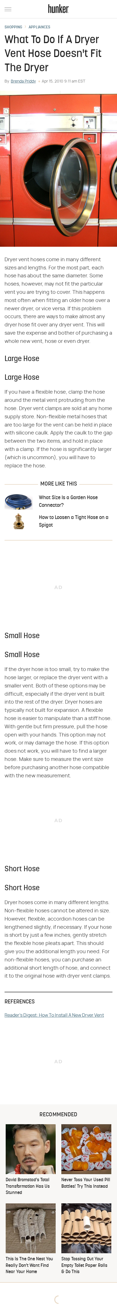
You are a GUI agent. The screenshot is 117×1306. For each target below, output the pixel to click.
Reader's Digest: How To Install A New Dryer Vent (54, 1015)
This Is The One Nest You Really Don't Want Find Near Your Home (29, 1265)
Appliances (40, 27)
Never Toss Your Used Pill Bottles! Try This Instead (85, 1183)
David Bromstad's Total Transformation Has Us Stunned (28, 1186)
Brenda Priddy (23, 81)
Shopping (13, 27)
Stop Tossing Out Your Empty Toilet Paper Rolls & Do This (84, 1265)
